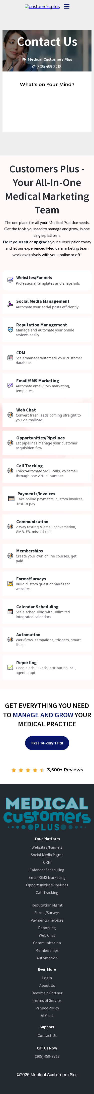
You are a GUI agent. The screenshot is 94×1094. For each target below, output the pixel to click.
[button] (66, 7)
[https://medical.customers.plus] (42, 6)
